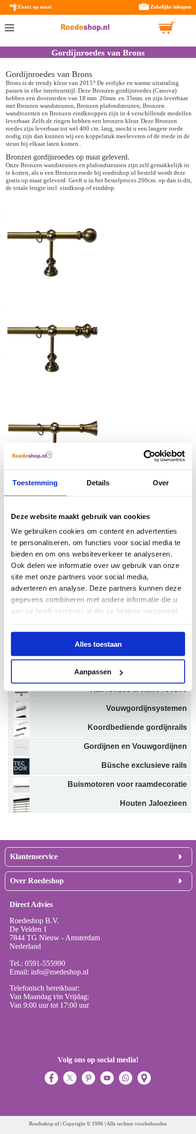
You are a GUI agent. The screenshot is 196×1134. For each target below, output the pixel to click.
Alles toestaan (98, 644)
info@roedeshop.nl (59, 972)
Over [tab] (161, 482)
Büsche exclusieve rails (144, 765)
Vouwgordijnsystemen (146, 708)
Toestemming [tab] (35, 482)
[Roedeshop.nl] (85, 27)
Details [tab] (98, 482)
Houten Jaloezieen (153, 803)
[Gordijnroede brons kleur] (53, 394)
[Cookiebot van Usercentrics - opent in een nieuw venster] (143, 456)
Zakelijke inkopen (170, 6)
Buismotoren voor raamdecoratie (127, 784)
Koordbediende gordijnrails (137, 727)
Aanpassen (92, 672)
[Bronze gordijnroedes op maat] (53, 298)
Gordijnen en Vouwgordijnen (135, 746)
